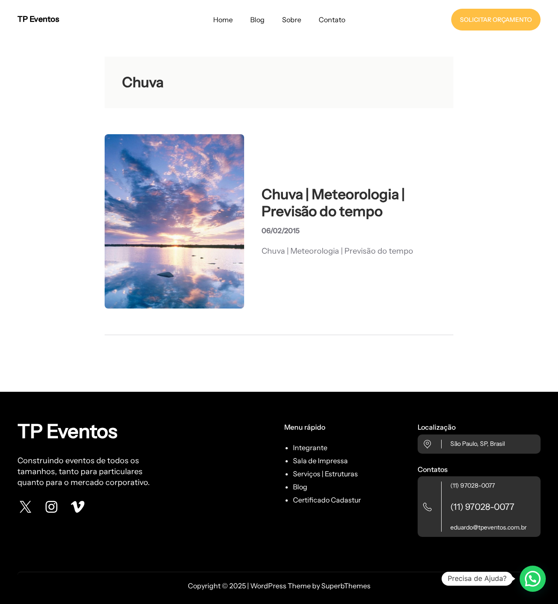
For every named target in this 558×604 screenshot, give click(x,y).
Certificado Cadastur (327, 499)
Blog (300, 486)
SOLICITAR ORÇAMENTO (496, 20)
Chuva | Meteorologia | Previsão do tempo (333, 202)
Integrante (310, 447)
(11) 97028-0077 (472, 485)
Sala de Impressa (320, 460)
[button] (533, 579)
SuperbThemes (346, 585)
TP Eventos (38, 19)
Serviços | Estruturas (325, 473)
